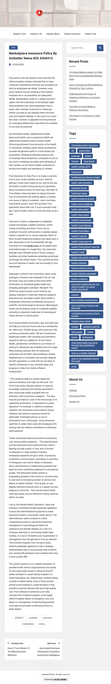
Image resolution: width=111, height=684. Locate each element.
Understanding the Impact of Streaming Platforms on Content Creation (84, 97)
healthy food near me (81, 241)
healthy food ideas (80, 231)
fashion (75, 161)
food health (89, 161)
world (74, 366)
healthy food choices (81, 220)
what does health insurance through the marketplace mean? (84, 345)
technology (87, 337)
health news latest (80, 209)
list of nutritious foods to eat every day (84, 306)
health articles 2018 (80, 166)
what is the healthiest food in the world (85, 360)
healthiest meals (79, 193)
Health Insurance (72, 34)
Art (72, 150)
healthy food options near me (85, 247)
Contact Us (74, 401)
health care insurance (81, 182)
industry (75, 295)
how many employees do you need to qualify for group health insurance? (85, 287)
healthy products (79, 279)
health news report (80, 215)
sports (74, 337)
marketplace (28, 624)
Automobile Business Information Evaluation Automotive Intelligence (48, 651)
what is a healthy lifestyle (83, 353)
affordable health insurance (84, 145)
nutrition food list (91, 326)
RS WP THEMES (60, 679)
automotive (84, 150)
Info (13, 47)
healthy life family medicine (84, 257)
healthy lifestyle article (82, 268)
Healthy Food (19, 34)
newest (74, 326)
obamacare (76, 332)
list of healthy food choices (84, 300)
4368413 (19, 618)
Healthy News (53, 34)
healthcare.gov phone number (85, 177)
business (75, 156)
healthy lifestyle (78, 263)
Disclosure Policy (77, 396)
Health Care (90, 34)
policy (42, 624)
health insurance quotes (82, 198)
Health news (33, 246)
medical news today (80, 321)
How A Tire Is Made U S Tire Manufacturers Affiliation (19, 651)
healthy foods (77, 252)
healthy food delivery (81, 225)
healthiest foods (79, 188)
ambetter (33, 618)
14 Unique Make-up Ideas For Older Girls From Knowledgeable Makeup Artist (85, 76)
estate (88, 156)
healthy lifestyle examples (83, 273)
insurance (47, 618)
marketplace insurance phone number (85, 314)
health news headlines (82, 204)
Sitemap (73, 390)
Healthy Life (36, 34)
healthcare (76, 172)
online (90, 332)
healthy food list (79, 236)
